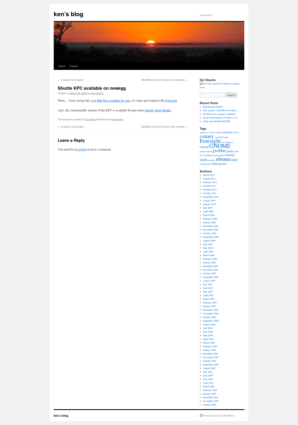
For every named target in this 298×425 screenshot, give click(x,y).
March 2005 (209, 386)
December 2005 (210, 353)
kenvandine (97, 93)
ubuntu (223, 158)
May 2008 (208, 247)
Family (225, 137)
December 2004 (210, 397)
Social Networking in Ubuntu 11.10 (220, 117)
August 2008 (209, 240)
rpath (203, 159)
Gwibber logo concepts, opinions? (219, 113)
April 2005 (208, 382)
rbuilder (230, 155)
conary (207, 135)
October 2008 (209, 233)
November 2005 (211, 357)
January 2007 (209, 306)
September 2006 (211, 320)
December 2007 (210, 266)
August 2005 (209, 368)
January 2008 (209, 262)
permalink (117, 119)
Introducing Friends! (213, 106)
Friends (73, 66)
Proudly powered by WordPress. (219, 415)
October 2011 (209, 185)
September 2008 (211, 236)
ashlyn (218, 132)
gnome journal (206, 151)
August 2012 (209, 178)
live (201, 155)
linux (237, 151)
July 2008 (207, 244)
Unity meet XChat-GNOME (216, 121)
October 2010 (209, 193)
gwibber (219, 150)
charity (236, 132)
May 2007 (208, 291)
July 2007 (207, 284)
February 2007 (210, 302)
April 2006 (208, 339)
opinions (210, 155)
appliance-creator (207, 132)
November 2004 (211, 401)
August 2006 (209, 324)
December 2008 (210, 225)
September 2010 (211, 196)
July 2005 (207, 371)
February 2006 (210, 346)
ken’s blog (68, 13)
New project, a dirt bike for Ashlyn (220, 110)
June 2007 (208, 287)
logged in (81, 149)
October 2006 (209, 317)
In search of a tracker (71, 79)
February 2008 (210, 258)
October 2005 (209, 360)
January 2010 (209, 204)
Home (61, 66)
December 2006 (210, 309)
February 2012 (210, 182)
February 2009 (210, 218)
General (204, 147)
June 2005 (208, 375)
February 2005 (210, 390)
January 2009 (209, 222)
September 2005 (211, 364)
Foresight (171, 100)
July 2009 (207, 207)
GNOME (220, 145)
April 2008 (208, 251)
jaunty (230, 151)
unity (234, 159)
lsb (205, 155)
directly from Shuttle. (158, 110)
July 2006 (207, 328)
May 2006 (208, 335)
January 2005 (209, 393)
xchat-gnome (219, 164)
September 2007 (211, 277)
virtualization (205, 163)
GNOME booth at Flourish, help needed (164, 79)
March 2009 (209, 215)
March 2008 (209, 255)
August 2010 (209, 200)
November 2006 (211, 313)
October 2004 (209, 404)
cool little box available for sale (110, 100)
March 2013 (209, 174)
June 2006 (208, 331)
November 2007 (211, 269)
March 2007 (209, 298)
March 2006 (209, 342)
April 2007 (208, 295)
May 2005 (208, 379)
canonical (227, 132)
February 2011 (210, 189)
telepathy (211, 160)
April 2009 (208, 211)
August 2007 (209, 280)
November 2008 (211, 229)
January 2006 (209, 349)
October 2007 (209, 273)
